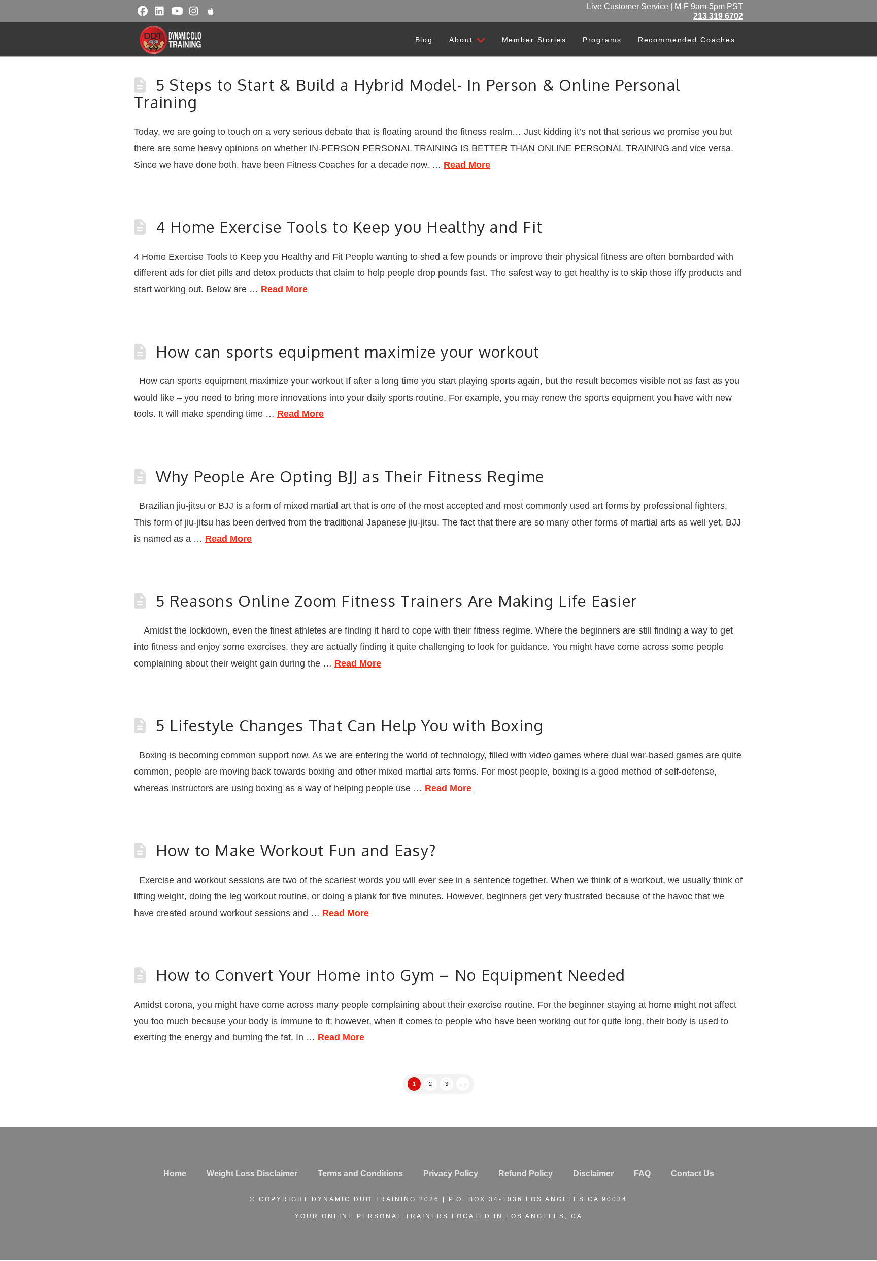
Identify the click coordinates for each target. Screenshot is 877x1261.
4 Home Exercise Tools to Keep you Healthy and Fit (349, 226)
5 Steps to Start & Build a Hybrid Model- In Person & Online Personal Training (407, 93)
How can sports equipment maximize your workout (348, 351)
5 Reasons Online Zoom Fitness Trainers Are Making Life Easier (396, 600)
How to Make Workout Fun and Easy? (296, 850)
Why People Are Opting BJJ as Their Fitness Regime (350, 476)
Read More (467, 165)
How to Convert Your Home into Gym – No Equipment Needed (391, 975)
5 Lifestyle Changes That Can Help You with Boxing (350, 725)
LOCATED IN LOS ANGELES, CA (517, 1216)
